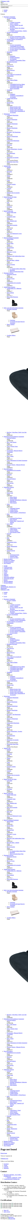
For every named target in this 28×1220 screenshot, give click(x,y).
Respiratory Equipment (9, 16)
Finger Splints (13, 498)
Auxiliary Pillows (11, 335)
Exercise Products (11, 438)
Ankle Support (13, 529)
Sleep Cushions (10, 324)
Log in (5, 596)
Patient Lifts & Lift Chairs (10, 197)
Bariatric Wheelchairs (12, 128)
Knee (8, 514)
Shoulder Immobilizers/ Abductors (18, 500)
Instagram (6, 1168)
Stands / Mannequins (12, 546)
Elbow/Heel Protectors (12, 297)
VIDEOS (6, 575)
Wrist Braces (13, 501)
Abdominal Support (15, 508)
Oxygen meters (13, 50)
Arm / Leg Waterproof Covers (14, 233)
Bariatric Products (8, 559)
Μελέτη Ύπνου (10, 278)
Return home (4, 1153)
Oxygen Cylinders (11, 18)
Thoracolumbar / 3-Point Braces (18, 512)
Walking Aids (7, 166)
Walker (8, 176)
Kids (8, 538)
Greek (5, 11)
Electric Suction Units (15, 108)
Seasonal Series (14, 556)
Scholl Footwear (11, 550)
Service (5, 570)
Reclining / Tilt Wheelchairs (14, 132)
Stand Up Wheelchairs (12, 136)
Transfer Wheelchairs (12, 119)
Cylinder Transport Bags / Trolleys (18, 31)
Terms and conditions (9, 577)
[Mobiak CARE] (5, 1)
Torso (8, 504)
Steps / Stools (10, 456)
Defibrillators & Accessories (14, 470)
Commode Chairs (11, 216)
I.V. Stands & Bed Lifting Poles (18, 268)
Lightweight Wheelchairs (13, 140)
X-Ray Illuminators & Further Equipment (17, 460)
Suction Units (10, 102)
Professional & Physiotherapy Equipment (14, 436)
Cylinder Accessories (15, 22)
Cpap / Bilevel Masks (12, 80)
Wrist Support (13, 502)
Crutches (9, 188)
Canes (8, 180)
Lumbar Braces (14, 509)
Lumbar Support (14, 511)
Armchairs (12, 320)
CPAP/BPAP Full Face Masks (17, 84)
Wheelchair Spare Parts (12, 161)
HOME (5, 566)
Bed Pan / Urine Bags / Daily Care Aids (16, 432)
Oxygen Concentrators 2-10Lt (17, 36)
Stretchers (9, 474)
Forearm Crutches (11, 184)
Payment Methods (8, 582)
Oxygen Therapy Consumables (17, 49)
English (5, 10)
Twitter (5, 1165)
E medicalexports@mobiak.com (11, 1179)
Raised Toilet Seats (11, 212)
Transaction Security (9, 578)
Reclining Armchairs (12, 309)
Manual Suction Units (15, 107)
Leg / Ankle (10, 524)
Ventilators (9, 90)
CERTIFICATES (8, 568)
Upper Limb (10, 493)
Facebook (6, 1164)
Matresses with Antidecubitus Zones (16, 256)
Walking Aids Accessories (13, 192)
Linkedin (6, 1166)
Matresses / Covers (11, 252)
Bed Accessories (11, 264)
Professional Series (14, 554)
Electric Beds (10, 243)
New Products (7, 563)
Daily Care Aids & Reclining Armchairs (13, 308)
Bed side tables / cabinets (13, 260)
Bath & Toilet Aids (8, 211)
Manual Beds (10, 239)
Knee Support (13, 519)
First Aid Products (8, 469)
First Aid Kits (10, 483)
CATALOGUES (8, 567)
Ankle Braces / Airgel (15, 528)
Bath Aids (9, 229)
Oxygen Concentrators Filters (17, 47)
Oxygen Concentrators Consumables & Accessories (17, 45)
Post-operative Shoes (15, 532)
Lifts (8, 202)
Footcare (9, 533)
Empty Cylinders (14, 23)
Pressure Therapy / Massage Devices (16, 464)
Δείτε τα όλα (7, 1211)
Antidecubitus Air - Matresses (14, 288)
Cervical (9, 488)
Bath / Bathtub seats (12, 221)
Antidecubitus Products (9, 287)
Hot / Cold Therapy (11, 442)
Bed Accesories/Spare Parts (16, 271)
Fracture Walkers (14, 531)
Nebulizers (9, 52)
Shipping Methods (8, 581)
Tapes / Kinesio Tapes (12, 446)
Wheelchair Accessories (13, 157)
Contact (6, 571)
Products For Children (9, 560)
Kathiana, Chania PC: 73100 (14, 1177)
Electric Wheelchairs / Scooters (14, 149)
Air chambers (13, 59)
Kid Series (9, 145)
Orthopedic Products (9, 487)
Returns (6, 580)
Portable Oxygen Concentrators (17, 38)
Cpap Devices (10, 66)
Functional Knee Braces (16, 518)
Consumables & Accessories (14, 282)
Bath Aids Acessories (12, 225)
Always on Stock (14, 557)
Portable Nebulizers (15, 57)
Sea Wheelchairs (11, 153)
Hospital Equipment (9, 562)
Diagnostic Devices (8, 273)
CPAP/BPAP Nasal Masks (16, 85)
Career (5, 573)
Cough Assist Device (12, 98)
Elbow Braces (13, 497)
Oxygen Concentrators (12, 32)
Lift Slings (9, 206)
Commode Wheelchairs (12, 115)
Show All (6, 1210)
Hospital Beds (10, 247)
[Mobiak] (4, 1158)
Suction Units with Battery (16, 109)
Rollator (9, 167)
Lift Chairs (9, 198)
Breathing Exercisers (12, 61)
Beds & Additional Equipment (11, 237)
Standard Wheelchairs (12, 123)
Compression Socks (12, 542)
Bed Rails (12, 270)
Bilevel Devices (11, 70)
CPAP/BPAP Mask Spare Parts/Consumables (16, 87)
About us (6, 574)
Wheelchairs (7, 114)
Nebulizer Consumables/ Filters (17, 60)
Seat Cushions (10, 292)
